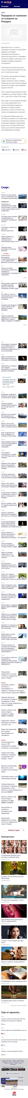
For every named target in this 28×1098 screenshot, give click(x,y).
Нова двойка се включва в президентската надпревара (6, 810)
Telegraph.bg (13, 1064)
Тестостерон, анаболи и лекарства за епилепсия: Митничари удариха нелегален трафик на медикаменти (11, 661)
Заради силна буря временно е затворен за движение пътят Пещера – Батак (8, 756)
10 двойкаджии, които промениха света (14, 981)
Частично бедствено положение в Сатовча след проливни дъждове (9, 475)
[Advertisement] (14, 168)
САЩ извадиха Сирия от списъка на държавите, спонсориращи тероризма (9, 444)
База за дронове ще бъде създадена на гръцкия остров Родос (8, 434)
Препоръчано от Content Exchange (18, 1005)
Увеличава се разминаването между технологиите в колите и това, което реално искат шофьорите (10, 207)
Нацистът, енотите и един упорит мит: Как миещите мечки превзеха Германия (13, 1020)
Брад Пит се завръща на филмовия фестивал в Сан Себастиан (9, 626)
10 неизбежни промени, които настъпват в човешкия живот (11, 856)
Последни (4, 6)
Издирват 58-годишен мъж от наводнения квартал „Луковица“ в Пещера (8, 466)
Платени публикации (18, 1077)
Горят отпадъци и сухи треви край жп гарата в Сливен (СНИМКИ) (9, 586)
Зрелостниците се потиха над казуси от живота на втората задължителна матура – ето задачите (13, 535)
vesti (4, 1045)
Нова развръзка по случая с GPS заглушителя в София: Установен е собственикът (10, 745)
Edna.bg (11, 1063)
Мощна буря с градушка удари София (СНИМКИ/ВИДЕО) (9, 606)
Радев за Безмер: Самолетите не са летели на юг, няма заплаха (7, 555)
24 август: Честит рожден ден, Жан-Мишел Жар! (12, 877)
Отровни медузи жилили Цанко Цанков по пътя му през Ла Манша (9, 406)
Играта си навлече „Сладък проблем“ (13, 962)
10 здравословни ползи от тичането (12, 1001)
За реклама (10, 1077)
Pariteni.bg (6, 1063)
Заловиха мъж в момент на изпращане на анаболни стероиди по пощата (9, 219)
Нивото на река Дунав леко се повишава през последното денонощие (9, 196)
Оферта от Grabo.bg (5, 377)
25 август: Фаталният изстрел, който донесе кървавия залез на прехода (13, 1041)
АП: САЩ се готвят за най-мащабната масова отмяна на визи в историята (9, 296)
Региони (17, 6)
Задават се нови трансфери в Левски (12, 1051)
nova (4, 1024)
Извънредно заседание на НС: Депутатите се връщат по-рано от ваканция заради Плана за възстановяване (10, 347)
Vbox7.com (8, 1060)
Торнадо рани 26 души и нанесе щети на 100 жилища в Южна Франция (9, 307)
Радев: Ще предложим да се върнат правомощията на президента (8, 732)
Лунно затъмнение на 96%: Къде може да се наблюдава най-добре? (9, 358)
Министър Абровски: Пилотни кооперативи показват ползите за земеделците (8, 596)
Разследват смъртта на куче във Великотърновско (9, 229)
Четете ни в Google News (14, 1073)
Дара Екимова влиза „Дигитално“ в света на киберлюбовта (12, 920)
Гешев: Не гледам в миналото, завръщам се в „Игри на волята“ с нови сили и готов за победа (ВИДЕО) (14, 576)
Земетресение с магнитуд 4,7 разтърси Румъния (8, 249)
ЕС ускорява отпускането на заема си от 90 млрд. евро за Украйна (8, 455)
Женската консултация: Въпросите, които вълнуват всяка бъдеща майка (9, 769)
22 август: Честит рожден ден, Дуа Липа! (12, 941)
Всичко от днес (14, 830)
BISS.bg (10, 1061)
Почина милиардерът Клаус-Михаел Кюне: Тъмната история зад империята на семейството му (11, 524)
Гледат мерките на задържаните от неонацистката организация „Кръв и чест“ (10, 239)
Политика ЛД (20, 1080)
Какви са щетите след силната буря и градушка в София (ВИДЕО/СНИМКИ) (8, 713)
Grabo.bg (22, 1061)
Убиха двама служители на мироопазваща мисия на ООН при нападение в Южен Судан (9, 286)
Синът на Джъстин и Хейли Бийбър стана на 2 (14, 1030)
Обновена (3, 682)
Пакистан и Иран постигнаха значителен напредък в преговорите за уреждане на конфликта (11, 271)
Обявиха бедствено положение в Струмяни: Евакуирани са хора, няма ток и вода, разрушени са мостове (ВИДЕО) (11, 701)
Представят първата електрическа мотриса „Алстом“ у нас (9, 722)
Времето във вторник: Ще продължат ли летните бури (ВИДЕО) (8, 415)
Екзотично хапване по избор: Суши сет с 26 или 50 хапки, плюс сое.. (9, 383)
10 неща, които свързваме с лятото (12, 900)
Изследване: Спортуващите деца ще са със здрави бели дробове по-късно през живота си (13, 260)
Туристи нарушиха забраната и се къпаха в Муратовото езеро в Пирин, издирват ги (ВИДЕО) (10, 318)
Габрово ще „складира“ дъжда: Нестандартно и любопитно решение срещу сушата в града (9, 616)
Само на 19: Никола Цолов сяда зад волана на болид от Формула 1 (9, 485)
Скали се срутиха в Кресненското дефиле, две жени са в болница (9, 514)
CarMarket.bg (5, 1061)
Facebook (17, 149)
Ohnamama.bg (16, 1061)
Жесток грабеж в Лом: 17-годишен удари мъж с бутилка (9, 505)
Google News (7, 149)
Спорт (5, 187)
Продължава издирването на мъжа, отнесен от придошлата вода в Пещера (9, 675)
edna (4, 1033)
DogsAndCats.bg (20, 1060)
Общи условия (21, 1089)
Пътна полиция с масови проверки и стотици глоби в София (9, 545)
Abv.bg (3, 1060)
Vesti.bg (15, 1063)
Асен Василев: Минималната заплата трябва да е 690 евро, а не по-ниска (9, 566)
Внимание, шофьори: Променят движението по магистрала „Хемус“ (9, 395)
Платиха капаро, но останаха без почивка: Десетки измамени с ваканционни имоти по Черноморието (9, 648)
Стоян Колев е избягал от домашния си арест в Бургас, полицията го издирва (9, 495)
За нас (5, 1077)
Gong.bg (17, 130)
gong (4, 1054)
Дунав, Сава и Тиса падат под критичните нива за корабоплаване (9, 425)
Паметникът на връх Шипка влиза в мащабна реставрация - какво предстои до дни (9, 636)
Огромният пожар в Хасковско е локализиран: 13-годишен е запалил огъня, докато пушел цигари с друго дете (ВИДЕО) (13, 688)
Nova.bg (20, 1063)
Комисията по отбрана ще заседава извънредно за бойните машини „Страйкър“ (9, 368)
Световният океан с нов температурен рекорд (9, 777)
